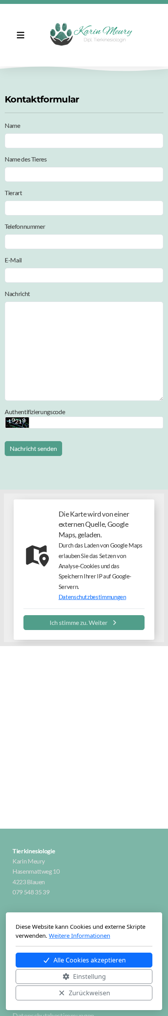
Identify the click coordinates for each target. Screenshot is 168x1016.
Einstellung (89, 976)
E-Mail (13, 260)
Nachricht (17, 293)
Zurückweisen (89, 993)
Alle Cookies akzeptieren (90, 960)
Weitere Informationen (79, 935)
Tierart (13, 192)
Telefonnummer (25, 226)
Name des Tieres (26, 159)
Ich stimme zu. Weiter (78, 622)
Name (12, 125)
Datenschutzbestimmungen (92, 596)
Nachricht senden (33, 448)
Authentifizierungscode (35, 411)
